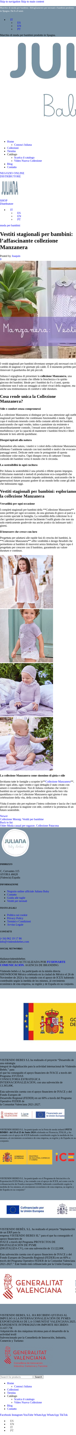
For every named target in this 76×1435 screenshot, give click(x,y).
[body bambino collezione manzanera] (26, 769)
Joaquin (16, 255)
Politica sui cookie (17, 915)
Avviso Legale (15, 924)
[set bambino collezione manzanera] (26, 661)
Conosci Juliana (23, 144)
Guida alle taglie (16, 897)
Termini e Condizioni (19, 921)
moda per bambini (10, 225)
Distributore (6, 203)
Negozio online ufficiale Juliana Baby (28, 891)
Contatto (12, 894)
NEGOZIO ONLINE (12, 173)
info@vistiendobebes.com (14, 941)
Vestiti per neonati (17, 900)
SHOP (3, 200)
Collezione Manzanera (58, 781)
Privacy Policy (15, 918)
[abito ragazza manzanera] (26, 607)
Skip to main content (32, 1)
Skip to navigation (10, 1)
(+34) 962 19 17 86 (11, 938)
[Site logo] (9, 197)
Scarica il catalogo (24, 157)
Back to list (6, 822)
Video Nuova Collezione (28, 160)
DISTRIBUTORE (10, 176)
